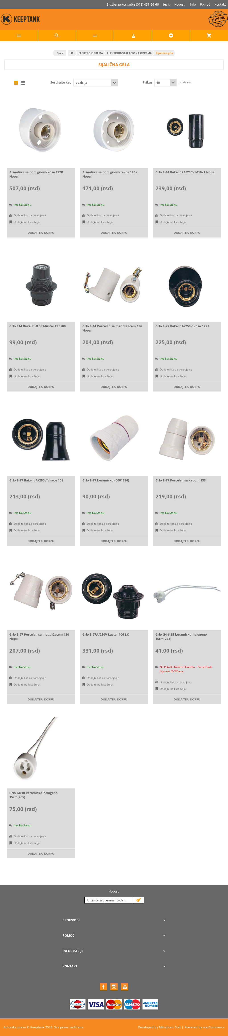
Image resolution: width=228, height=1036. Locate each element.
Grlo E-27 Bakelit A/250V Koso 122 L (182, 326)
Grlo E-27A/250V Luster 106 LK (105, 634)
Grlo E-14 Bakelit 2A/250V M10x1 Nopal (185, 172)
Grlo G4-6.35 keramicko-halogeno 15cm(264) (181, 636)
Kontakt (220, 4)
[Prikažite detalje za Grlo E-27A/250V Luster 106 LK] (114, 593)
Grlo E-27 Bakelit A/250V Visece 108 (36, 480)
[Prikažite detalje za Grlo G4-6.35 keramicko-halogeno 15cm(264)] (187, 593)
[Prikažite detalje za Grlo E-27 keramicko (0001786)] (114, 439)
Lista (23, 83)
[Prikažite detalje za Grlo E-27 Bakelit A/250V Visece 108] (41, 439)
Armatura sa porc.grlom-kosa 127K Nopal (36, 174)
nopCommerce (214, 1027)
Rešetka (16, 83)
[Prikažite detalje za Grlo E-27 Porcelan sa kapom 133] (187, 439)
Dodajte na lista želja (27, 222)
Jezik (166, 4)
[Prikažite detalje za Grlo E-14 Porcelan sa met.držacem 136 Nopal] (114, 285)
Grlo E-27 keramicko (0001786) (105, 480)
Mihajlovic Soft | (171, 1027)
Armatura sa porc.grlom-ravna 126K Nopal (109, 174)
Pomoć (205, 4)
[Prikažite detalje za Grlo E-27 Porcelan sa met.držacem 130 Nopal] (41, 593)
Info (193, 4)
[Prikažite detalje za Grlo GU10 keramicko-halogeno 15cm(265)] (41, 751)
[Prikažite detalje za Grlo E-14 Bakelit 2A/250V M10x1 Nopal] (187, 130)
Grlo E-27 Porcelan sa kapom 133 (180, 480)
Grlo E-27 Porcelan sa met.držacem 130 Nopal (39, 636)
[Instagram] (114, 986)
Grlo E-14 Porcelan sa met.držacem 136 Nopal (112, 328)
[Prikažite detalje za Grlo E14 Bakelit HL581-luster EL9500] (41, 285)
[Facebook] (103, 986)
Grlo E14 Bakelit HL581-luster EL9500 (37, 326)
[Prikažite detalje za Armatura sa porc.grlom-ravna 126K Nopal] (114, 130)
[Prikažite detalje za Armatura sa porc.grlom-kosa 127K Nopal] (41, 130)
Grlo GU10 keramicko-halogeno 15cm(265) (33, 795)
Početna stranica (72, 53)
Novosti (179, 4)
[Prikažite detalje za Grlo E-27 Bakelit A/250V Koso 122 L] (187, 285)
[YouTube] (124, 986)
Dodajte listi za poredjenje (30, 215)
